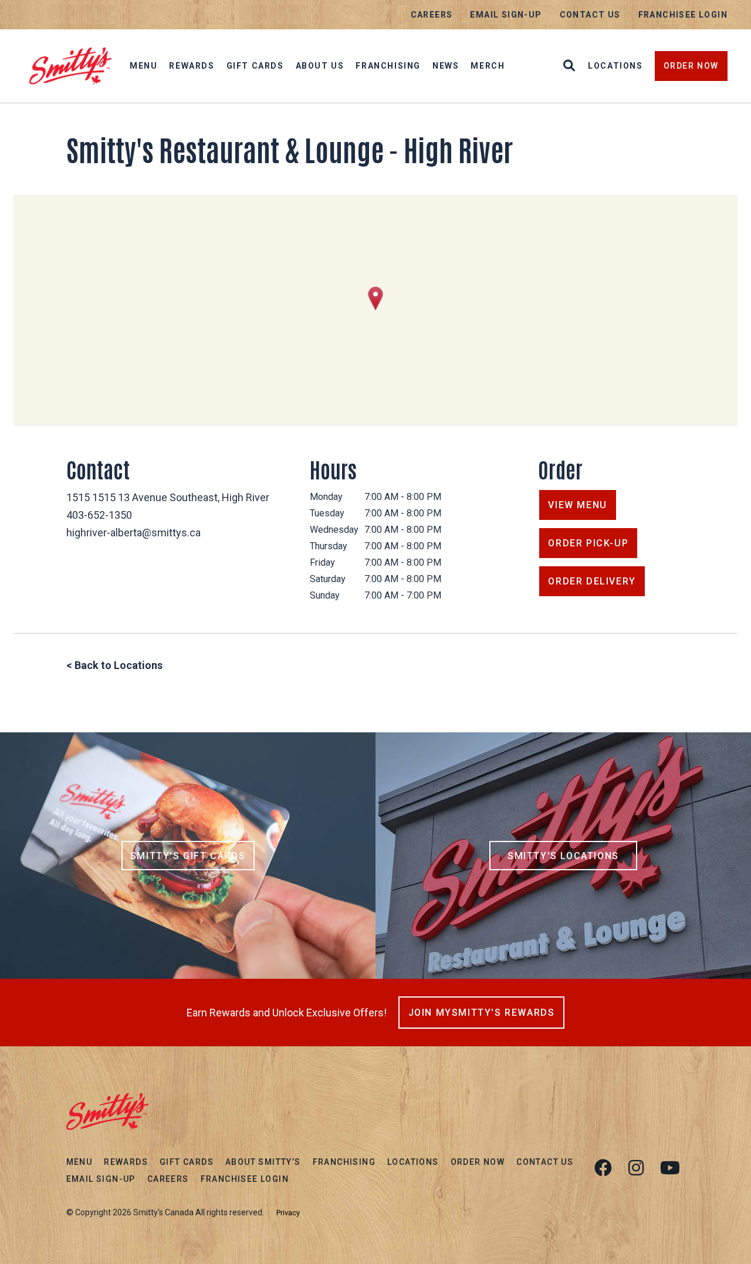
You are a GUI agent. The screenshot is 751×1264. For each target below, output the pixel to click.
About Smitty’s (263, 1162)
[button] (375, 298)
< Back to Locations (114, 665)
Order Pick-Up (588, 543)
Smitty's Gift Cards (187, 855)
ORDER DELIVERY (591, 581)
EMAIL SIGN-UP (506, 14)
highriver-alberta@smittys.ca (133, 532)
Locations (615, 65)
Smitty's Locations (563, 855)
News (445, 65)
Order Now (691, 65)
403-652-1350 (99, 515)
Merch (488, 65)
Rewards (191, 65)
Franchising (388, 65)
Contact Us (590, 14)
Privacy (288, 1212)
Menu (143, 65)
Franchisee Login (683, 14)
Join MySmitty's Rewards (481, 1012)
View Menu (577, 505)
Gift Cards (255, 65)
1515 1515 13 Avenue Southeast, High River (167, 497)
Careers (432, 14)
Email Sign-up (101, 1179)
